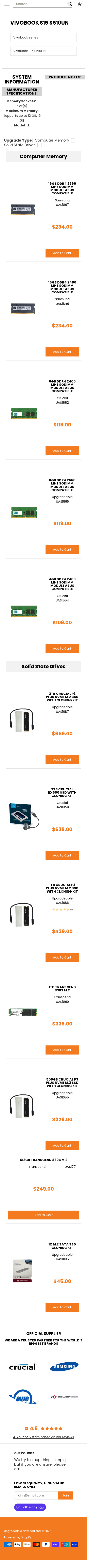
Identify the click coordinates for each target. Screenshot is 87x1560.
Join (65, 1495)
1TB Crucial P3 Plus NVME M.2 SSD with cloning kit (62, 888)
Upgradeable (62, 707)
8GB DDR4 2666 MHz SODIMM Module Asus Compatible (62, 485)
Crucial (62, 802)
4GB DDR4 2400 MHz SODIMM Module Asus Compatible (62, 584)
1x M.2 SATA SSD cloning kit (62, 1246)
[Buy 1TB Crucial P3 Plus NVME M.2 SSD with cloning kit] (22, 915)
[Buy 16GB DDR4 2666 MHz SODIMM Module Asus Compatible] (22, 212)
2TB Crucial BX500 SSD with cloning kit (62, 792)
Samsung (62, 200)
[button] (79, 4)
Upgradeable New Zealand (22, 1531)
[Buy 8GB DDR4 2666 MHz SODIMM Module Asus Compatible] (22, 508)
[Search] (70, 4)
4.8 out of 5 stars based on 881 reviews (43, 1437)
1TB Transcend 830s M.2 (62, 989)
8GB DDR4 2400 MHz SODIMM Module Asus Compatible (62, 386)
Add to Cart (62, 759)
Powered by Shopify (18, 1537)
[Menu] (7, 4)
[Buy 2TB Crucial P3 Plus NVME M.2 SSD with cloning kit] (22, 720)
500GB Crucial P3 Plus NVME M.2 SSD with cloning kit (62, 1082)
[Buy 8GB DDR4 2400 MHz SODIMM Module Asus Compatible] (22, 410)
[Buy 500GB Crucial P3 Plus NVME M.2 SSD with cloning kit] (22, 1106)
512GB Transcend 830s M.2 (43, 1160)
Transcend (62, 997)
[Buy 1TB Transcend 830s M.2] (22, 1012)
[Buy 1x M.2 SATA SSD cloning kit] (22, 1269)
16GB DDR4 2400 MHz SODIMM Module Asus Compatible (62, 287)
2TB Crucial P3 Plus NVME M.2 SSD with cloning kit (62, 697)
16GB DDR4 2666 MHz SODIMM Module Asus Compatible (62, 188)
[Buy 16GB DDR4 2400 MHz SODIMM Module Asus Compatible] (22, 311)
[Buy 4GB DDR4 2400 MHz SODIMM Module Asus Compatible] (22, 607)
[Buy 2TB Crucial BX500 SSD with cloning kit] (22, 816)
